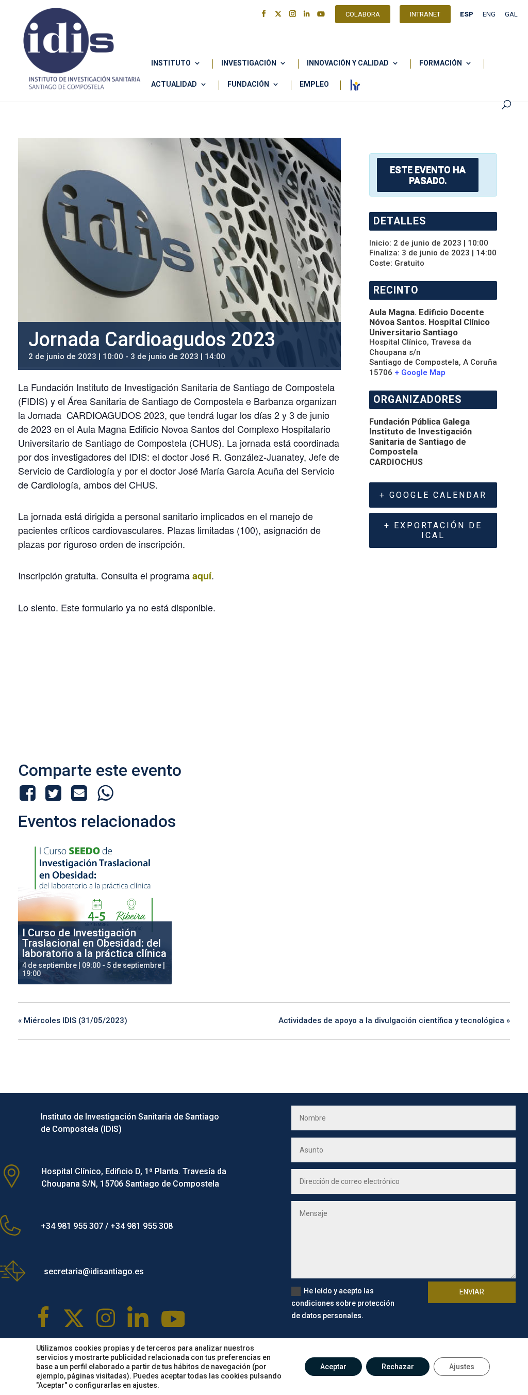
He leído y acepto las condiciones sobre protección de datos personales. (342, 1303)
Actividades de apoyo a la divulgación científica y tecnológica (394, 1020)
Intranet (425, 15)
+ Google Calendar (433, 495)
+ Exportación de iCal (433, 530)
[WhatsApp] (105, 793)
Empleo (314, 84)
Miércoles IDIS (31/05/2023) (72, 1020)
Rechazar (398, 1366)
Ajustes (461, 1366)
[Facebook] (29, 793)
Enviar (471, 1292)
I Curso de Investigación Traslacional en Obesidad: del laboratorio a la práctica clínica (94, 943)
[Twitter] (53, 793)
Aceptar (333, 1366)
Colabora (362, 15)
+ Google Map (420, 372)
